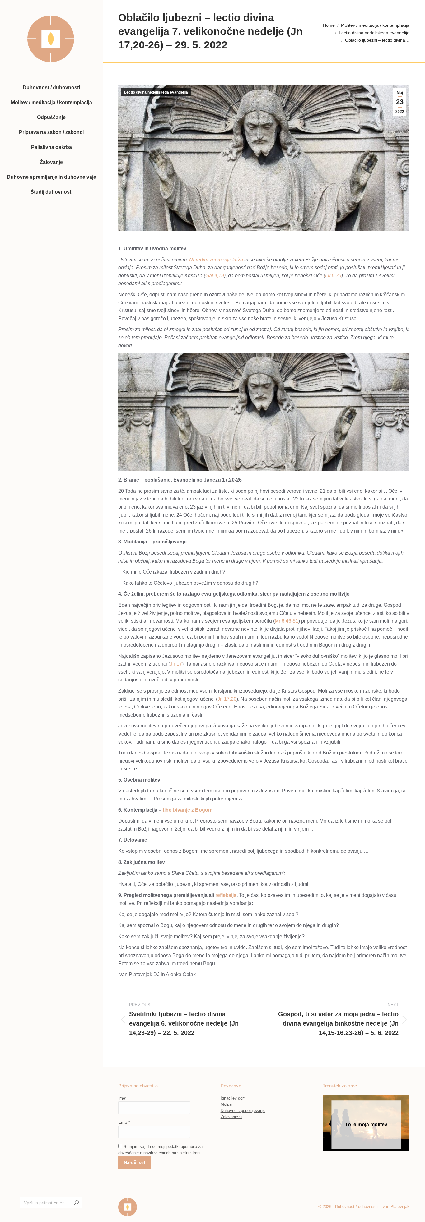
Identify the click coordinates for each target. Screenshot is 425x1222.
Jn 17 (176, 663)
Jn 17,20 (226, 699)
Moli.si (226, 1104)
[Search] (76, 1202)
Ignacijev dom (233, 1098)
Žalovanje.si (231, 1116)
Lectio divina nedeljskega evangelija (156, 92)
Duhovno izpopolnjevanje (243, 1110)
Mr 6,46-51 (286, 621)
